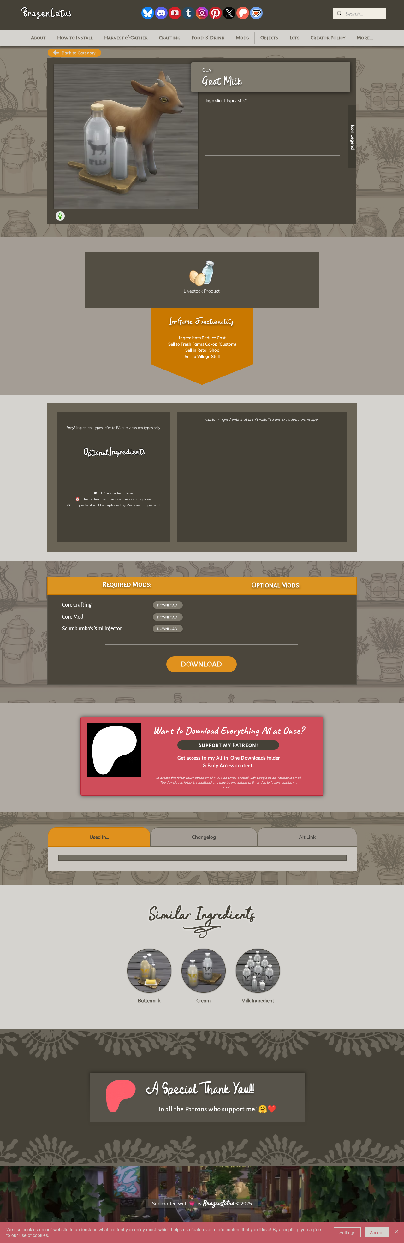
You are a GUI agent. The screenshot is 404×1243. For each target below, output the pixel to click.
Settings (347, 1232)
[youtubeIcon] (175, 13)
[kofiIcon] (256, 13)
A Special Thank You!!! (200, 1089)
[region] (331, 134)
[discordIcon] (161, 13)
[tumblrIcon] (188, 13)
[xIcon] (229, 13)
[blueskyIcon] (147, 13)
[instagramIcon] (202, 13)
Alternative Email (288, 778)
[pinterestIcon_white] (215, 13)
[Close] (396, 1232)
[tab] (99, 837)
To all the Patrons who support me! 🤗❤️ (216, 1109)
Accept (376, 1232)
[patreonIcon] (242, 13)
